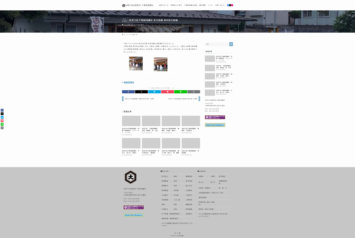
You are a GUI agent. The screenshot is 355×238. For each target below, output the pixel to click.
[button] (128, 91)
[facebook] (175, 233)
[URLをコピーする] (193, 91)
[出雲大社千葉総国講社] (138, 5)
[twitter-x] (177, 233)
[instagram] (180, 233)
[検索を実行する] (231, 44)
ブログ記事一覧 (128, 24)
